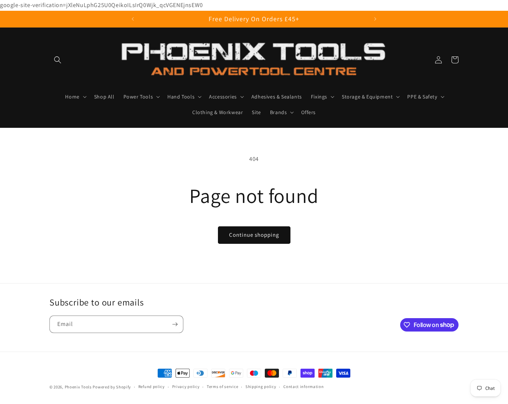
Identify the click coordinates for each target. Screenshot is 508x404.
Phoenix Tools (78, 387)
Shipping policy (260, 386)
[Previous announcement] (133, 19)
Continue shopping (254, 234)
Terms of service (222, 386)
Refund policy (151, 386)
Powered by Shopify (112, 387)
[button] (57, 60)
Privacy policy (186, 386)
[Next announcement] (375, 19)
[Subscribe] (175, 324)
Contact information (303, 386)
